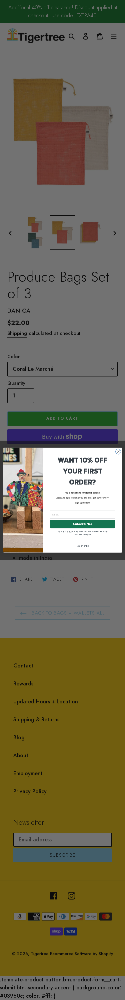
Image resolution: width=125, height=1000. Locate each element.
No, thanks (82, 546)
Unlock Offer (82, 523)
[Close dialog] (118, 451)
